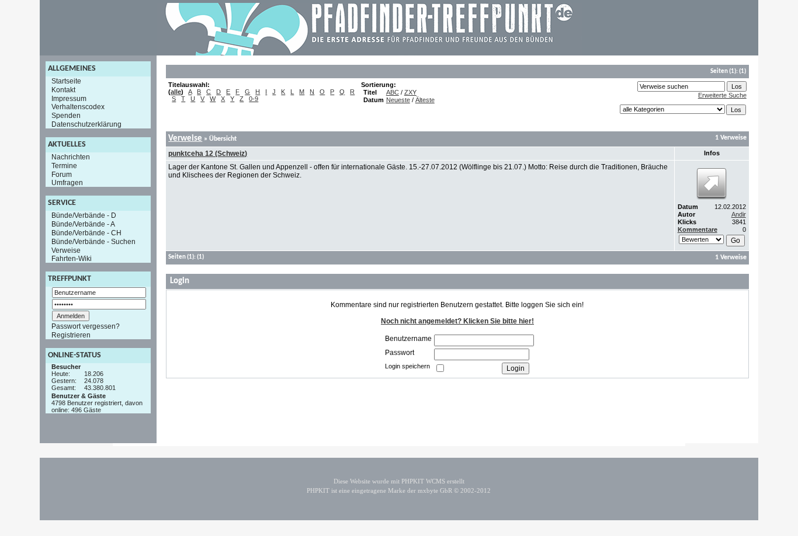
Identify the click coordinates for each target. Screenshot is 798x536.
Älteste (425, 99)
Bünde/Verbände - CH (86, 233)
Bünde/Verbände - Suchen (93, 242)
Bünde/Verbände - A (83, 224)
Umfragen (67, 183)
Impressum (68, 98)
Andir (738, 214)
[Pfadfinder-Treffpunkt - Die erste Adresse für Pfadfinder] (369, 53)
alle (176, 91)
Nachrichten (70, 157)
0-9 (253, 98)
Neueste (398, 99)
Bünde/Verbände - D (83, 215)
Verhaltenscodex (78, 107)
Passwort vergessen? (85, 326)
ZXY (410, 92)
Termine (64, 166)
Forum (61, 174)
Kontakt (63, 90)
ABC (392, 92)
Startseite (66, 81)
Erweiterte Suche (722, 95)
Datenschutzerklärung (86, 124)
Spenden (66, 116)
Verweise (66, 250)
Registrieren (71, 335)
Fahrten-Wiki (71, 259)
